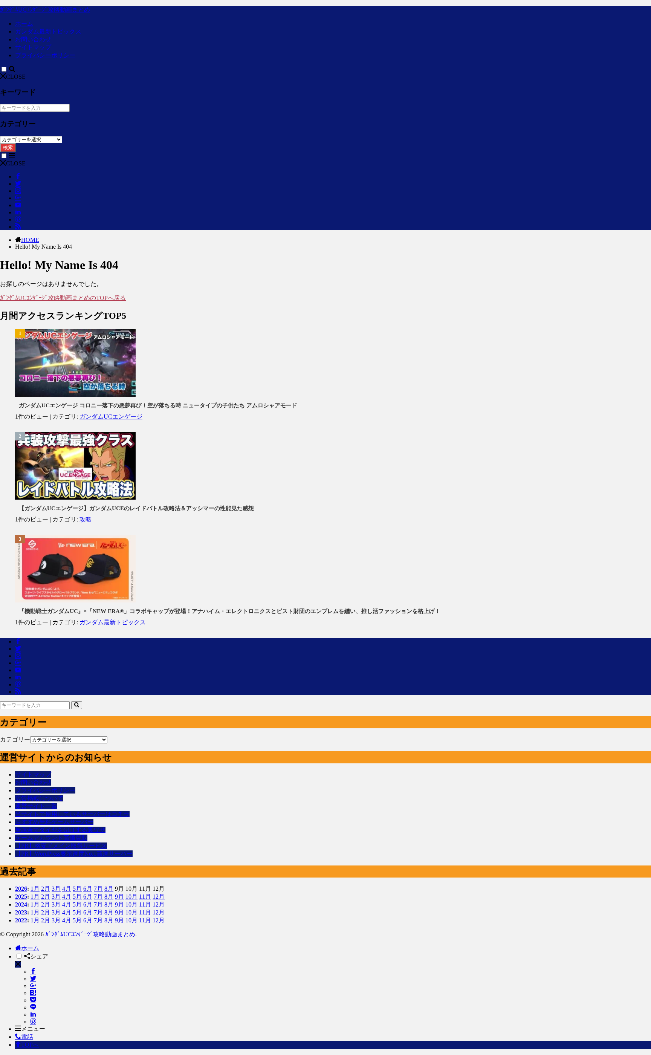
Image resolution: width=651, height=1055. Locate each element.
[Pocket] (33, 1000)
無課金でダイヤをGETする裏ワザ (60, 830)
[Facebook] (33, 971)
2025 (21, 896)
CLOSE (16, 76)
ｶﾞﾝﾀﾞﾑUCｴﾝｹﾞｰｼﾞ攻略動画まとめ (45, 9)
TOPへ (30, 1044)
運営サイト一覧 (36, 806)
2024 (21, 904)
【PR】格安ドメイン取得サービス (61, 845)
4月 (66, 888)
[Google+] (33, 986)
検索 (8, 147)
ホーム (24, 23)
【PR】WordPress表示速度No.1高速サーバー (74, 853)
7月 (98, 888)
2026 (21, 888)
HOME (30, 240)
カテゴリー (15, 739)
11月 (145, 896)
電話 (27, 1037)
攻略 (85, 519)
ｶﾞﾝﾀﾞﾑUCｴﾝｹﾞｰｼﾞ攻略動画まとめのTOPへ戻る (63, 298)
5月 (77, 888)
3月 (56, 888)
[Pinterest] (33, 1021)
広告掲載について (39, 798)
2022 (21, 920)
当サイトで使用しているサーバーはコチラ (72, 814)
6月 (87, 888)
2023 (21, 912)
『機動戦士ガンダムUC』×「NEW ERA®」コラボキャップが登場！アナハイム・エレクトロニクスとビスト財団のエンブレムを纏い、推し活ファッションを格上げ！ (229, 611)
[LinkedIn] (33, 1014)
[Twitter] (33, 978)
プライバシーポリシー (45, 55)
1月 (35, 888)
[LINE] (33, 1007)
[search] (76, 705)
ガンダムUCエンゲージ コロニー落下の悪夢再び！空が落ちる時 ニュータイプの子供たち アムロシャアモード (158, 405)
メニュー (33, 1029)
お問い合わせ (33, 39)
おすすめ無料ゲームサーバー (54, 822)
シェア (39, 956)
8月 (108, 888)
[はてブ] (33, 993)
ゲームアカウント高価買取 (51, 838)
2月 (45, 888)
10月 (131, 896)
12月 (159, 896)
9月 (119, 896)
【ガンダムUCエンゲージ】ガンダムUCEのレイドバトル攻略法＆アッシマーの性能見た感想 (136, 508)
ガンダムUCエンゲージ (110, 416)
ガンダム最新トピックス (48, 31)
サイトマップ (33, 47)
